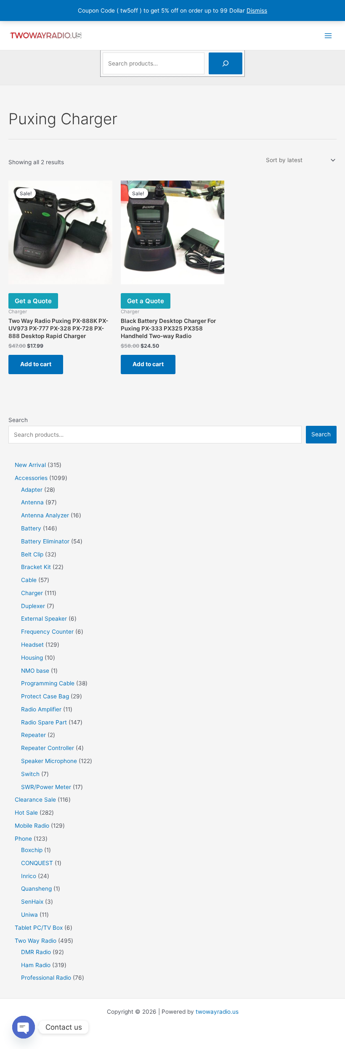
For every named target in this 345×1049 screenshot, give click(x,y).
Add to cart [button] (35, 364)
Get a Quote (33, 301)
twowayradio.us (217, 1011)
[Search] (225, 63)
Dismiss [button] (257, 10)
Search (18, 420)
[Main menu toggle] (328, 35)
